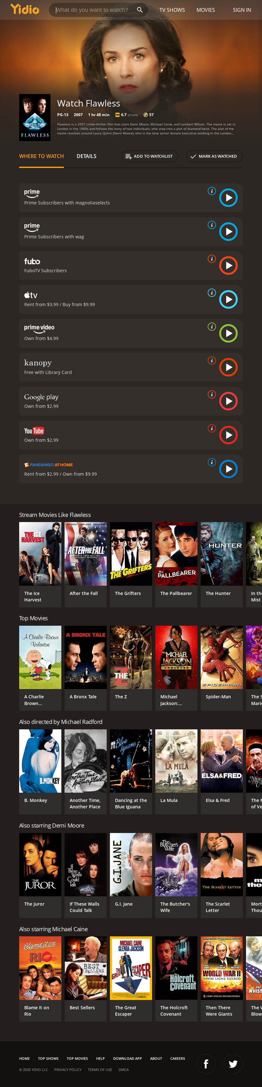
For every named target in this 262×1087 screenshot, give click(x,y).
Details (86, 156)
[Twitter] (233, 1064)
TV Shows (172, 9)
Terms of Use (100, 1069)
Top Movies (77, 1058)
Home (24, 1058)
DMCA (124, 1069)
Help (100, 1058)
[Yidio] (25, 10)
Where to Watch (41, 156)
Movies (205, 9)
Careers (177, 1058)
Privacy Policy (67, 1069)
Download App (127, 1058)
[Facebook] (206, 1064)
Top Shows (48, 1058)
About (156, 1058)
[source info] (210, 191)
